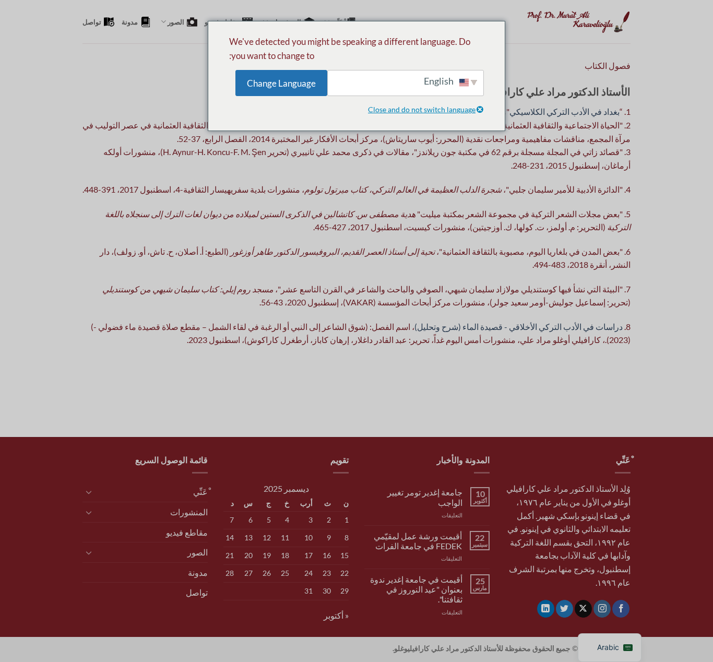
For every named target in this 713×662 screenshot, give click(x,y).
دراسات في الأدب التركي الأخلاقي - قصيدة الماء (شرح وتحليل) (518, 327)
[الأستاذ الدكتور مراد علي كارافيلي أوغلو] (578, 22)
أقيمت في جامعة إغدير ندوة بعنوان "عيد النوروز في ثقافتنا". (416, 589)
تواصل (91, 22)
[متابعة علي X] (583, 609)
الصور (176, 22)
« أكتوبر (336, 615)
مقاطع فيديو (187, 532)
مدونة (130, 22)
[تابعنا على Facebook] (620, 609)
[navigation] (609, 647)
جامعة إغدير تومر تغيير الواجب (424, 497)
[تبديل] (88, 492)
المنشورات (189, 512)
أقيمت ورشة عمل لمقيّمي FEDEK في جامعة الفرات (418, 541)
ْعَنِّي (200, 491)
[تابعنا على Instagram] (602, 609)
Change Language (281, 83)
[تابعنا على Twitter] (564, 609)
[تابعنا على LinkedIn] (545, 609)
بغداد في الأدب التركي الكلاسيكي (564, 111)
